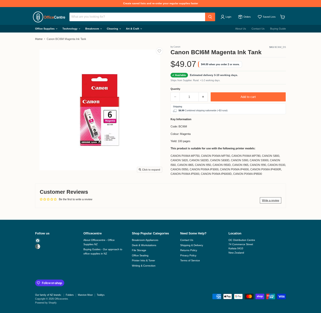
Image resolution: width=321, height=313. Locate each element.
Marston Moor (85, 294)
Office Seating (140, 255)
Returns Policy (188, 250)
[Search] (210, 17)
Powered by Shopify (46, 302)
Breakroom (92, 28)
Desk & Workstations (144, 245)
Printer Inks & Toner (143, 260)
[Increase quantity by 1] (203, 97)
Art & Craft (133, 28)
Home (39, 38)
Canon (177, 47)
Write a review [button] (270, 200)
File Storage (139, 250)
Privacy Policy (188, 255)
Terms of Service (190, 260)
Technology (70, 28)
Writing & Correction (143, 265)
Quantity (175, 88)
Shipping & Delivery (191, 245)
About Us (240, 28)
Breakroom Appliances (145, 240)
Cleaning (113, 28)
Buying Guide (278, 28)
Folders (70, 294)
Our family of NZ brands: (48, 294)
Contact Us (258, 28)
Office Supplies (45, 28)
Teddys (101, 294)
